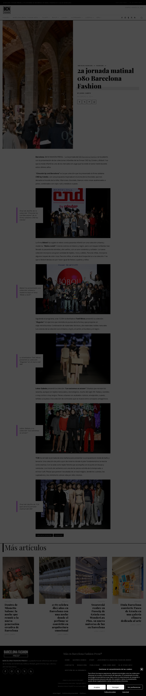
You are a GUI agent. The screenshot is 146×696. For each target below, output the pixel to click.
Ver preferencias (134, 687)
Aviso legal (125, 692)
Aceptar (97, 687)
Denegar (115, 687)
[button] (142, 669)
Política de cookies (110, 692)
